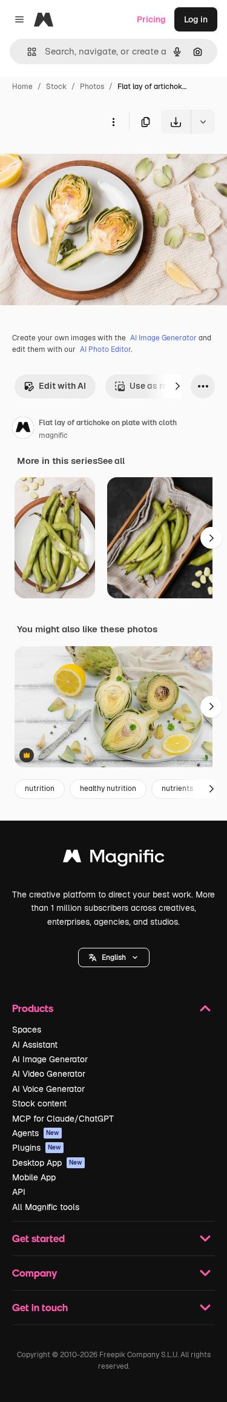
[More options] (113, 122)
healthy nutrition (108, 788)
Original (77, 162)
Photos (92, 86)
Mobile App (34, 1177)
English (114, 957)
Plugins (36, 1147)
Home (22, 86)
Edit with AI (62, 385)
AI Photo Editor (105, 349)
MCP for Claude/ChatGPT (63, 1118)
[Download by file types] (203, 122)
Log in (196, 19)
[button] (114, 957)
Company (34, 1272)
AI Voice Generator (48, 1088)
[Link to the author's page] (23, 429)
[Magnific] (114, 859)
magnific (53, 435)
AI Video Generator (48, 1073)
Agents (35, 1133)
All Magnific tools (45, 1207)
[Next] (177, 386)
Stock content (39, 1103)
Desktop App (47, 1162)
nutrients (177, 788)
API (18, 1191)
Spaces (26, 1029)
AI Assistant (35, 1044)
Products (32, 1008)
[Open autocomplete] (27, 51)
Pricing (151, 19)
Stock (56, 86)
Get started (38, 1238)
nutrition (39, 788)
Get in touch (40, 1307)
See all (111, 460)
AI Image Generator (163, 338)
